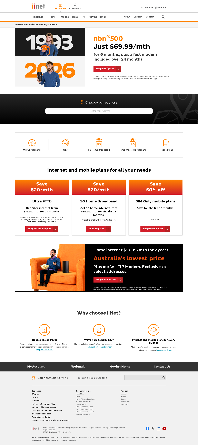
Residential (61, 9)
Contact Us (162, 366)
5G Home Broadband (83, 401)
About (127, 17)
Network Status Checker (44, 407)
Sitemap (52, 427)
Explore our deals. (164, 350)
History (123, 396)
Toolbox (162, 8)
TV (83, 17)
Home (45, 427)
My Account (36, 366)
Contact (150, 17)
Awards (123, 394)
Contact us (37, 391)
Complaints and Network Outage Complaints (85, 427)
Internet (39, 18)
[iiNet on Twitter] (153, 428)
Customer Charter (62, 427)
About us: (125, 391)
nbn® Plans (80, 394)
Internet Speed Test (41, 414)
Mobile (65, 17)
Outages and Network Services (47, 411)
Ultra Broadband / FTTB (84, 409)
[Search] (163, 377)
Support (138, 17)
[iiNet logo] (38, 6)
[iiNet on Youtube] (164, 428)
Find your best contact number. (99, 347)
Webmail (148, 8)
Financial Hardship (41, 417)
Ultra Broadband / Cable (84, 407)
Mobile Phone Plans (83, 414)
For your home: (83, 391)
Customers (75, 9)
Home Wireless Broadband (85, 399)
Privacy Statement (109, 427)
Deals (75, 17)
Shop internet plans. (44, 349)
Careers (123, 399)
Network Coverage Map (43, 404)
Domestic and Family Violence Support (51, 420)
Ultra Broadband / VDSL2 (85, 412)
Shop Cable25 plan (106, 279)
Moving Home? (97, 17)
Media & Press (126, 401)
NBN (53, 18)
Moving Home (119, 366)
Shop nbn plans (105, 68)
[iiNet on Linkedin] (158, 428)
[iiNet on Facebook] (147, 429)
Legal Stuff (124, 404)
